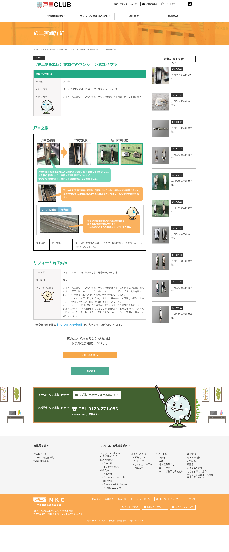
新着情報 (173, 16)
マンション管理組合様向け (115, 445)
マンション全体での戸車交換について (110, 454)
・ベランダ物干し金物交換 (170, 471)
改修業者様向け (42, 445)
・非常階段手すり (165, 466)
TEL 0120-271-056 (98, 408)
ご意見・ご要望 (131, 507)
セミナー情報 (193, 457)
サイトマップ (189, 499)
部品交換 (104, 470)
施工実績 (69, 49)
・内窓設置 (137, 468)
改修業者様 (56, 16)
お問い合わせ (152, 4)
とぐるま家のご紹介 (197, 471)
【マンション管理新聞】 (69, 324)
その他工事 (161, 454)
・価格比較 (106, 463)
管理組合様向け (56, 49)
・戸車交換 (106, 474)
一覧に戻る (90, 371)
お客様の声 (192, 461)
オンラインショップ (128, 4)
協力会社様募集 (41, 461)
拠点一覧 (122, 499)
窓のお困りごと (107, 460)
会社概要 (134, 16)
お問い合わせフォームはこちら (99, 394)
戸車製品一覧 (40, 454)
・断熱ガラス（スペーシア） (139, 459)
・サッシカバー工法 (142, 464)
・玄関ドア (162, 457)
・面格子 (161, 461)
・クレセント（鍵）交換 (113, 477)
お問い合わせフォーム (156, 507)
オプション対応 (139, 454)
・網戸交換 (106, 481)
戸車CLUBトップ (40, 49)
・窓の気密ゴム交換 (111, 488)
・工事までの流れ (110, 467)
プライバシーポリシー (141, 499)
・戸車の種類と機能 (44, 457)
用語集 (190, 464)
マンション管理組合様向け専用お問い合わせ (200, 476)
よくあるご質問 (194, 468)
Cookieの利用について (167, 499)
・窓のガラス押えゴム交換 (114, 484)
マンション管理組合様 (95, 16)
